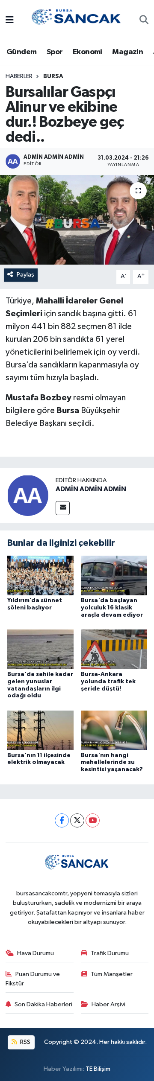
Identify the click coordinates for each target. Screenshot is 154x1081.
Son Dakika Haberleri (43, 1004)
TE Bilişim (98, 1069)
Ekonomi (87, 52)
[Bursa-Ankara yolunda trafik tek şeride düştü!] (114, 649)
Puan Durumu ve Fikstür (33, 979)
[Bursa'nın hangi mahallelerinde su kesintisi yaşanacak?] (114, 730)
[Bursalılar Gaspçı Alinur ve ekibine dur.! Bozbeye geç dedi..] (77, 220)
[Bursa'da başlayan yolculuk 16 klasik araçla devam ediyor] (114, 575)
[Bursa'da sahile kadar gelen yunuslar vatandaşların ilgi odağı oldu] (40, 649)
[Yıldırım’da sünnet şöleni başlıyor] (40, 575)
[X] (77, 820)
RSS (24, 1042)
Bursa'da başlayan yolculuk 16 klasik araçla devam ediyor (112, 607)
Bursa (53, 76)
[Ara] (143, 20)
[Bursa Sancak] (76, 20)
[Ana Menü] (10, 20)
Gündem (21, 52)
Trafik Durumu (110, 953)
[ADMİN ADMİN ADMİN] (27, 495)
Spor (55, 52)
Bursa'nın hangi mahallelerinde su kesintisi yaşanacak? (112, 762)
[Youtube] (93, 820)
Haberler (19, 76)
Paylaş (25, 274)
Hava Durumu (35, 953)
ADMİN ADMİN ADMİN (91, 489)
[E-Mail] (63, 508)
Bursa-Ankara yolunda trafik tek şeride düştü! (108, 681)
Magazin (127, 52)
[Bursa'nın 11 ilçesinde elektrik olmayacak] (40, 730)
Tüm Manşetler (112, 974)
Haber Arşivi (108, 1004)
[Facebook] (62, 820)
